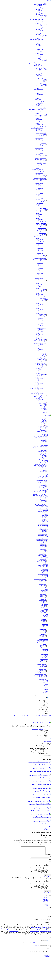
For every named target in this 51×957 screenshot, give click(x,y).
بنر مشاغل (46, 209)
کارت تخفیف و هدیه (41, 364)
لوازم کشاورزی (39, 49)
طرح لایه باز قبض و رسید (40, 363)
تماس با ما (46, 409)
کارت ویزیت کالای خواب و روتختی (35, 109)
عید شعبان (40, 301)
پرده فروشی (40, 180)
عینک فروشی (40, 250)
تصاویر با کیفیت (42, 403)
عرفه (42, 323)
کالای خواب (40, 268)
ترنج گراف (34, 942)
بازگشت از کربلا (39, 334)
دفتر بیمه (44, 60)
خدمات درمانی (42, 24)
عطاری (41, 30)
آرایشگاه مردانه (39, 7)
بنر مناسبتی (45, 299)
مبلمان (41, 86)
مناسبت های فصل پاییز (41, 341)
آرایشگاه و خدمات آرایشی (40, 4)
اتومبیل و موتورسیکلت (41, 16)
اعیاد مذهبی (43, 300)
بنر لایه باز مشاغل (43, 700)
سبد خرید (45, 691)
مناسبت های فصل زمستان (40, 343)
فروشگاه (46, 715)
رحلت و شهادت (42, 315)
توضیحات (46, 828)
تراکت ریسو (43, 356)
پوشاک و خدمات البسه (41, 81)
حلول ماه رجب (39, 320)
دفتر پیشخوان (40, 43)
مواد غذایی (43, 79)
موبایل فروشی (40, 103)
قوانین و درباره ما (44, 902)
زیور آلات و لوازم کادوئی (40, 171)
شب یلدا (41, 369)
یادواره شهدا (40, 349)
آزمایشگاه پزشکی (39, 148)
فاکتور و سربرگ (42, 374)
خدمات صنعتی (42, 48)
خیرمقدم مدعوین (39, 336)
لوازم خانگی (40, 188)
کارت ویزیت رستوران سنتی (37, 65)
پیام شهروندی (43, 353)
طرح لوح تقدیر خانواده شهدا (37, 396)
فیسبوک (49, 956)
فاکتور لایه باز (40, 375)
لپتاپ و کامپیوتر (39, 294)
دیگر (42, 198)
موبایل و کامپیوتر (42, 101)
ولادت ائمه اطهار (42, 314)
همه (46, 697)
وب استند (37, 945)
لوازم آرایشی (40, 124)
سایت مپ (46, 904)
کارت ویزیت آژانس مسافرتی (36, 19)
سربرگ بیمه (40, 383)
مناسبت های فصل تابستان (40, 340)
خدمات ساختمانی (42, 35)
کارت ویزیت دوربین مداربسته (36, 39)
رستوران (41, 164)
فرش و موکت (40, 96)
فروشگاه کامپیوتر (39, 205)
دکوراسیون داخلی (39, 99)
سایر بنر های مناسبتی (41, 351)
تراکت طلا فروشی (39, 173)
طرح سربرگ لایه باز (25, 715)
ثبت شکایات (45, 410)
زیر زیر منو (38, 6)
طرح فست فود (39, 239)
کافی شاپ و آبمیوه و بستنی (40, 178)
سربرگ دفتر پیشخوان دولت (37, 393)
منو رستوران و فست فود (37, 169)
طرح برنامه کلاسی (41, 358)
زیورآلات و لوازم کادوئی (40, 68)
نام (50, 856)
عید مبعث (41, 306)
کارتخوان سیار (40, 75)
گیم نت (41, 73)
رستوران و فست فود (41, 235)
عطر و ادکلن (40, 248)
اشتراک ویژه (45, 411)
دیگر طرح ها (43, 108)
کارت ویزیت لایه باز (42, 710)
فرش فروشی (40, 195)
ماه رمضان (40, 318)
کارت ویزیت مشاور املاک (37, 36)
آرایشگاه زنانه (40, 5)
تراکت (47, 114)
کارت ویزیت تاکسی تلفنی (37, 21)
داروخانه (41, 28)
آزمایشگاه (41, 25)
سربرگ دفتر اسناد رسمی (37, 390)
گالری (47, 401)
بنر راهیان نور (40, 346)
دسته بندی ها (45, 417)
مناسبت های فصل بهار (41, 339)
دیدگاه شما (48, 854)
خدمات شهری (43, 41)
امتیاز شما (48, 844)
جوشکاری (41, 54)
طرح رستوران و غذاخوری (37, 236)
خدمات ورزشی (42, 59)
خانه (50, 715)
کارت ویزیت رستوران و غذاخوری (36, 63)
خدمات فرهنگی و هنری (40, 56)
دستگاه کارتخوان (39, 286)
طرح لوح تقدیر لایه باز (41, 395)
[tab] (24, 828)
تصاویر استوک (44, 705)
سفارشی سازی (47, 755)
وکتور (44, 404)
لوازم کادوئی (40, 253)
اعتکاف (41, 325)
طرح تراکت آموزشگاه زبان (37, 128)
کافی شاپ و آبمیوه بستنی (40, 83)
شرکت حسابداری (39, 45)
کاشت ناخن (40, 10)
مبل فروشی (40, 275)
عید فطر (41, 311)
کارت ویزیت (45, 2)
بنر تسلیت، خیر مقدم (41, 328)
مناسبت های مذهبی (41, 316)
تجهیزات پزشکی (39, 145)
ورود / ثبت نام (45, 692)
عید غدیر (41, 309)
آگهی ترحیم (43, 360)
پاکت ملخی (43, 355)
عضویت (36, 919)
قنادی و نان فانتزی (42, 78)
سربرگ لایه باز (40, 378)
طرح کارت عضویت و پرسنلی (36, 111)
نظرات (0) (46, 829)
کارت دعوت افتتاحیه (38, 371)
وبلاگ (47, 905)
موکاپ (44, 406)
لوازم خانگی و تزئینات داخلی (39, 85)
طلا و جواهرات (40, 245)
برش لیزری (40, 51)
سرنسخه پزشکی (42, 359)
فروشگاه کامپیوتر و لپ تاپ (37, 105)
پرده (42, 91)
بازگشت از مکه (39, 331)
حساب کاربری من (44, 897)
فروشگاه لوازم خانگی (38, 89)
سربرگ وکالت (40, 380)
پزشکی (44, 80)
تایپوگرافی (43, 408)
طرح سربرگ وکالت (40, 929)
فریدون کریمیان (47, 741)
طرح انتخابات (43, 361)
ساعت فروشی (39, 243)
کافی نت (41, 70)
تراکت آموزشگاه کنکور (38, 130)
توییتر (46, 956)
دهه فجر (41, 344)
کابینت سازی (40, 94)
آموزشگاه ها (43, 15)
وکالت (44, 84)
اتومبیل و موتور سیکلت (41, 223)
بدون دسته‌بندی (43, 698)
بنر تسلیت (41, 329)
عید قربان (41, 304)
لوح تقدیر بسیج (40, 399)
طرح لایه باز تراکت (43, 709)
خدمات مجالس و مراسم (40, 58)
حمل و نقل (43, 17)
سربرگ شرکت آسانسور (14, 715)
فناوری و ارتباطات (42, 69)
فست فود (41, 166)
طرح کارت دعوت (42, 365)
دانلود (50, 767)
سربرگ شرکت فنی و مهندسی (36, 388)
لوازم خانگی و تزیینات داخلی (39, 259)
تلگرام (45, 955)
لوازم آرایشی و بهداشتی (38, 12)
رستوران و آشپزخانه (41, 61)
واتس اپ (49, 955)
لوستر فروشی (40, 190)
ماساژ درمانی (40, 33)
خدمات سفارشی (43, 706)
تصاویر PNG (43, 405)
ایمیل (49, 859)
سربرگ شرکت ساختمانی (37, 385)
